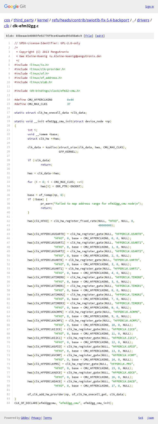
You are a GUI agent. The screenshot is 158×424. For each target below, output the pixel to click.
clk (6, 25)
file (88, 36)
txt (140, 417)
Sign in (149, 6)
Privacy (36, 418)
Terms (47, 418)
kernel (42, 20)
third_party (24, 20)
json (150, 417)
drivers (143, 20)
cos (7, 20)
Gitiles (25, 418)
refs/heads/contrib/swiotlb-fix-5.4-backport (90, 20)
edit (100, 36)
